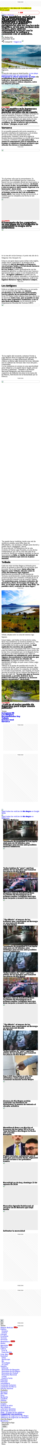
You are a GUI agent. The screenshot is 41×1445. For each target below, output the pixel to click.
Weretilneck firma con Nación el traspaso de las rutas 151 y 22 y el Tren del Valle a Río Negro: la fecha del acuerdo (19, 1130)
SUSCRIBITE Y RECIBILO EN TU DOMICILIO (15, 9)
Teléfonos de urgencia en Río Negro (14, 1416)
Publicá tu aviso (7, 1406)
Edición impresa (7, 1388)
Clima (4, 1358)
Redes (3, 1343)
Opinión (4, 1366)
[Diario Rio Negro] (2, 1429)
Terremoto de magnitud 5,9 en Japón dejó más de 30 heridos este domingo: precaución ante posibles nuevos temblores (20, 844)
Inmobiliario (5, 1383)
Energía (4, 1334)
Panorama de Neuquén (10, 1370)
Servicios (4, 1340)
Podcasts (4, 1382)
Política (3, 1329)
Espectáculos (7, 1352)
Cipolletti (4, 1399)
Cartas (4, 1377)
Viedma (3, 1400)
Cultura (3, 1349)
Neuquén (4, 1392)
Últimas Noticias (9, 1328)
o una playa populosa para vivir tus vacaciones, (20, 75)
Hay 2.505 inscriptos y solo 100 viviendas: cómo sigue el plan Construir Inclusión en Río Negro (18, 1078)
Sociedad (4, 1356)
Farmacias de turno (8, 1411)
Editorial (5, 1368)
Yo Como (5, 1365)
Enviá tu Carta (7, 1378)
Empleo (3, 1404)
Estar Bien (6, 1354)
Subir (4, 1426)
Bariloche (4, 1397)
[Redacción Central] (2, 36)
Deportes (4, 1347)
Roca (2, 1395)
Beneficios (5, 1421)
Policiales (4, 1380)
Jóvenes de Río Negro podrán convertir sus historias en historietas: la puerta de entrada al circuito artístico (19, 1103)
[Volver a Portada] (20, 12)
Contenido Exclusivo (8, 1385)
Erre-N (4, 1350)
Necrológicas (6, 1407)
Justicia (4, 1333)
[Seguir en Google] (2, 72)
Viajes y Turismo (8, 15)
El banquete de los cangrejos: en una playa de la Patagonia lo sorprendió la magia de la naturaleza (20, 225)
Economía (4, 1336)
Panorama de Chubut (10, 1373)
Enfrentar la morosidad (14, 1231)
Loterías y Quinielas (8, 1409)
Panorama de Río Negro (11, 1371)
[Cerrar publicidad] (2, 1320)
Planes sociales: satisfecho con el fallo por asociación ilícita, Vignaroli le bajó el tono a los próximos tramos (20, 1158)
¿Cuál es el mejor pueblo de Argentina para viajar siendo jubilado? (18, 706)
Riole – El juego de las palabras (12, 1412)
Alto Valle (4, 1394)
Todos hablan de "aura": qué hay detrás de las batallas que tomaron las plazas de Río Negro (19, 870)
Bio (3, 1361)
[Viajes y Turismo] (3, 14)
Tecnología (6, 1363)
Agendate (6, 1345)
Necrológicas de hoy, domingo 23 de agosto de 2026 (20, 1183)
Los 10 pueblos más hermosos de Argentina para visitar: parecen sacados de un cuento (19, 110)
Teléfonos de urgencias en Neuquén (15, 1418)
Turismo (4, 1338)
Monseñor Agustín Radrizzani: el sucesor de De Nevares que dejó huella (18, 1207)
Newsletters (8, 1342)
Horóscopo (6, 1359)
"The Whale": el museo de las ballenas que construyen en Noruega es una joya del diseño (20, 921)
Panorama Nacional (9, 1375)
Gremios (5, 1331)
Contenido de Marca (8, 1387)
